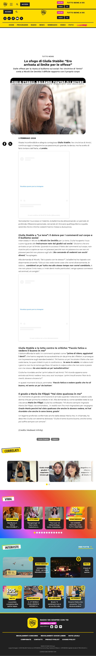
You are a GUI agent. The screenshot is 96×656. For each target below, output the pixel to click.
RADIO (61, 6)
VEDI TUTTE (83, 547)
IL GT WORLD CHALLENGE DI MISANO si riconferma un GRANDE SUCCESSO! (33, 604)
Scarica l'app (48, 623)
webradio (52, 25)
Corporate (26, 639)
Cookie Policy (68, 639)
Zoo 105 (82, 25)
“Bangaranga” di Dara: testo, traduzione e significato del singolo (33, 525)
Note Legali (74, 636)
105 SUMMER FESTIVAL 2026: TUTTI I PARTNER (75, 525)
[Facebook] (4, 144)
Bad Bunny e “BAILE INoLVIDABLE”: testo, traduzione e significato (12, 525)
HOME (11, 25)
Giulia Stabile (43, 439)
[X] (10, 144)
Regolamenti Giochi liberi (53, 636)
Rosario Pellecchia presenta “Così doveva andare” (75, 604)
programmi (22, 25)
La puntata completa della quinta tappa (12, 604)
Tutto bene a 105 (75, 3)
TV (67, 6)
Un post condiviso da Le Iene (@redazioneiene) (44, 338)
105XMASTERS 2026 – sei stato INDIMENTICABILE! (42, 570)
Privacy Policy (52, 639)
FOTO (71, 25)
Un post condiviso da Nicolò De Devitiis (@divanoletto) (44, 215)
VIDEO (63, 25)
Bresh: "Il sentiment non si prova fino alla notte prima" (54, 604)
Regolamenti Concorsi (27, 636)
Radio (33, 25)
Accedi (25, 4)
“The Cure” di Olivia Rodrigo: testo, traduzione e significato (54, 525)
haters (55, 439)
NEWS (42, 25)
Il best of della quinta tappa (86, 570)
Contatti (38, 639)
